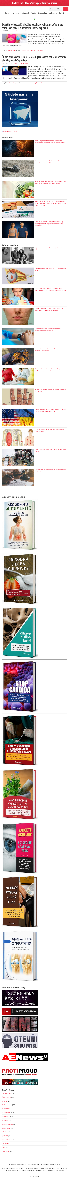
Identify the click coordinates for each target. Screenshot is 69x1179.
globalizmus (33, 50)
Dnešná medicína (7, 1105)
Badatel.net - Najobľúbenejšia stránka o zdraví (34, 3)
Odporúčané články (7, 1124)
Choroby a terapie (7, 1093)
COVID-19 (5, 1101)
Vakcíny (4, 1147)
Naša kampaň (6, 1116)
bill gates (24, 83)
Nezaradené (5, 1120)
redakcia (15, 31)
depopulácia (25, 50)
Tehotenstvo (5, 1143)
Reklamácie (56, 1164)
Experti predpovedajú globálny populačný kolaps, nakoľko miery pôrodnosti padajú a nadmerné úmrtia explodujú (32, 26)
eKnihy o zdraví (53, 13)
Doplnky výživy (6, 1109)
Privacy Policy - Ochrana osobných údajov (40, 1164)
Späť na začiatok (34, 1176)
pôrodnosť (40, 50)
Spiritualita (5, 1136)
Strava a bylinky (42, 13)
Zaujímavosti (5, 1151)
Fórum (17, 13)
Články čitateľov (6, 1097)
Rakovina (33, 13)
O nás (12, 13)
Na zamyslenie (6, 1112)
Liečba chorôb (25, 13)
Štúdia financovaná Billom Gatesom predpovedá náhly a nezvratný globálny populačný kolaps (34, 58)
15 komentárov (23, 31)
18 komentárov (23, 63)
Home (7, 13)
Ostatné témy (12, 50)
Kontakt (61, 13)
